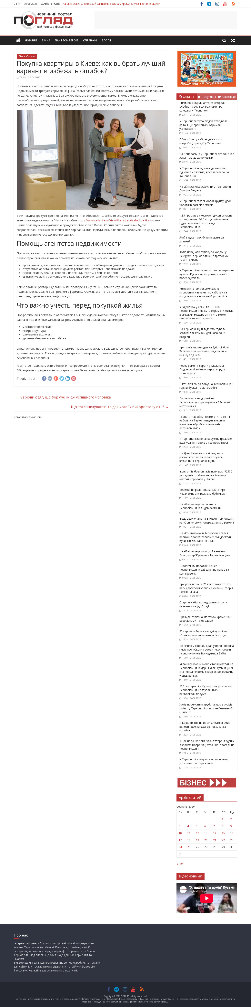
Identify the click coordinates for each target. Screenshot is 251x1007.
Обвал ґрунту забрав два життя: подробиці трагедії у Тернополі (201, 141)
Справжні (90, 40)
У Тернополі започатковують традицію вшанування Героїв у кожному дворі (205, 440)
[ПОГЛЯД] (18, 40)
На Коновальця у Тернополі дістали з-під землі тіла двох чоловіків (206, 156)
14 (214, 833)
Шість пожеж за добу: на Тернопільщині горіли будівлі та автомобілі (206, 386)
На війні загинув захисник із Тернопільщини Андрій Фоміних (200, 506)
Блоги (106, 40)
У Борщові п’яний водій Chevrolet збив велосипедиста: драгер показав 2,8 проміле (204, 726)
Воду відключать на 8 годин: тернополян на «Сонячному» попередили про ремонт (206, 520)
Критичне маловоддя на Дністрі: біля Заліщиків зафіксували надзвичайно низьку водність (204, 351)
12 (197, 833)
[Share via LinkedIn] (67, 378)
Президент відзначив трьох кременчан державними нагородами (205, 619)
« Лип (180, 864)
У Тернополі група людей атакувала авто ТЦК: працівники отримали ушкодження (203, 125)
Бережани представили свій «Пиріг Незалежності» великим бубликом (202, 491)
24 (180, 847)
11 (188, 833)
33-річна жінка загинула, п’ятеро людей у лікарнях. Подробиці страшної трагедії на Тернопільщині (206, 744)
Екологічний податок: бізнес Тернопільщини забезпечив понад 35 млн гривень (204, 569)
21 (214, 840)
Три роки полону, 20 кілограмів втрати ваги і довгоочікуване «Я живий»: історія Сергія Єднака (206, 588)
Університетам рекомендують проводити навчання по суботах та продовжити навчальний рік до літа (203, 292)
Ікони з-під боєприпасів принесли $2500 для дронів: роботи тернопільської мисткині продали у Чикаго (205, 475)
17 (180, 840)
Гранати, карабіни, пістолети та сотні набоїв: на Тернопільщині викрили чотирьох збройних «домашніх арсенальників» (204, 422)
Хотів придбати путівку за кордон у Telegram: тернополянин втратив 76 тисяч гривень (203, 255)
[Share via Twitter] (61, 378)
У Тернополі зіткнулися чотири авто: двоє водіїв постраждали (204, 761)
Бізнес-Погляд (27, 56)
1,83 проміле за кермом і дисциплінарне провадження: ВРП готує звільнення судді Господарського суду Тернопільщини (205, 221)
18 (188, 840)
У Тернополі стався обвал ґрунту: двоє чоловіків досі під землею (205, 203)
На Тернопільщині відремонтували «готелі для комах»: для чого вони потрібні (202, 332)
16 (231, 833)
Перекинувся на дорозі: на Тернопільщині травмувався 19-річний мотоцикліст (204, 402)
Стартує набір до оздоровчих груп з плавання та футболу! (203, 604)
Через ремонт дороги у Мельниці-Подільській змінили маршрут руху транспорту (202, 369)
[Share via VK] (50, 378)
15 (223, 833)
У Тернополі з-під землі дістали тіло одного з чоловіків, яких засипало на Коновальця (204, 172)
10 (180, 833)
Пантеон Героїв (66, 40)
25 (188, 847)
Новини (31, 40)
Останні (188, 97)
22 (223, 840)
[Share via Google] (56, 378)
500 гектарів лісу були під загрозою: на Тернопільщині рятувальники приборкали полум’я (205, 690)
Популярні (208, 97)
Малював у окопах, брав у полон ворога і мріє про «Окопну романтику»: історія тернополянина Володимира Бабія (206, 649)
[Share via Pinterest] (73, 378)
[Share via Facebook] (44, 378)
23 (231, 840)
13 (205, 833)
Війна (46, 40)
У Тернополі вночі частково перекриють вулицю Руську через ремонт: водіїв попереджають (206, 274)
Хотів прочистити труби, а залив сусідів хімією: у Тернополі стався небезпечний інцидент (206, 708)
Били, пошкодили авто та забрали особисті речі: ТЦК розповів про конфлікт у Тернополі (202, 106)
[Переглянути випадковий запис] (233, 40)
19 (197, 840)
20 (205, 840)
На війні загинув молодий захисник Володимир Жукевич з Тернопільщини (111, 3)
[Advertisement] (166, 20)
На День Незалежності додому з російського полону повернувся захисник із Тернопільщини (201, 457)
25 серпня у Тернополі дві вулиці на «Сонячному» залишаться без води (203, 633)
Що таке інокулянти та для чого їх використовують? (120, 406)
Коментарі (229, 97)
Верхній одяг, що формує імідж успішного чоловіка (63, 397)
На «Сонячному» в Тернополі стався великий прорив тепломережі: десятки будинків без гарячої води (205, 537)
